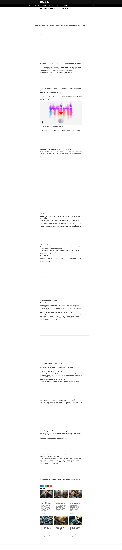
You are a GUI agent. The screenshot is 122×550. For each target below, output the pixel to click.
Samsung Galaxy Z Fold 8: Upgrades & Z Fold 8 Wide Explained (46, 502)
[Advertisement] (61, 17)
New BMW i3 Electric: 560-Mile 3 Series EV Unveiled (46, 528)
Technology (37, 5)
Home (30, 5)
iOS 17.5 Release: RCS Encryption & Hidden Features (75, 528)
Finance (57, 5)
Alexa (61, 246)
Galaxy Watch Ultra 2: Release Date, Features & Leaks (60, 528)
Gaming (44, 5)
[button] (93, 5)
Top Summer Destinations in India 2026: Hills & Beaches (75, 502)
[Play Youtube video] (61, 113)
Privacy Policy (66, 5)
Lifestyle (51, 5)
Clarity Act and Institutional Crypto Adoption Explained (60, 502)
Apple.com (66, 314)
